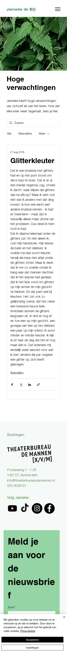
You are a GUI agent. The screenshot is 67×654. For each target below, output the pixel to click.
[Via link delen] (38, 384)
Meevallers (25, 134)
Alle (9, 134)
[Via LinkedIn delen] (29, 384)
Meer (42, 134)
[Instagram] (37, 508)
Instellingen (32, 647)
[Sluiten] (62, 619)
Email (12, 607)
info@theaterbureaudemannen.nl (31, 480)
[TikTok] (24, 508)
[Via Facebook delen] (12, 384)
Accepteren (32, 639)
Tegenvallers (16, 373)
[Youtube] (12, 508)
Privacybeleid (27, 631)
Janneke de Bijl (21, 9)
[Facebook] (49, 508)
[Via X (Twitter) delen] (21, 384)
